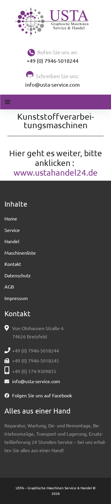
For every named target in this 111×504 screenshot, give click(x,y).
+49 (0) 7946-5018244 (52, 60)
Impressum (16, 298)
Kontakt (12, 264)
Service (12, 230)
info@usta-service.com (52, 84)
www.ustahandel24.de (56, 172)
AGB (9, 286)
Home (10, 218)
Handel (11, 241)
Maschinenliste (20, 253)
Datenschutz (17, 275)
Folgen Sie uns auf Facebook (42, 395)
